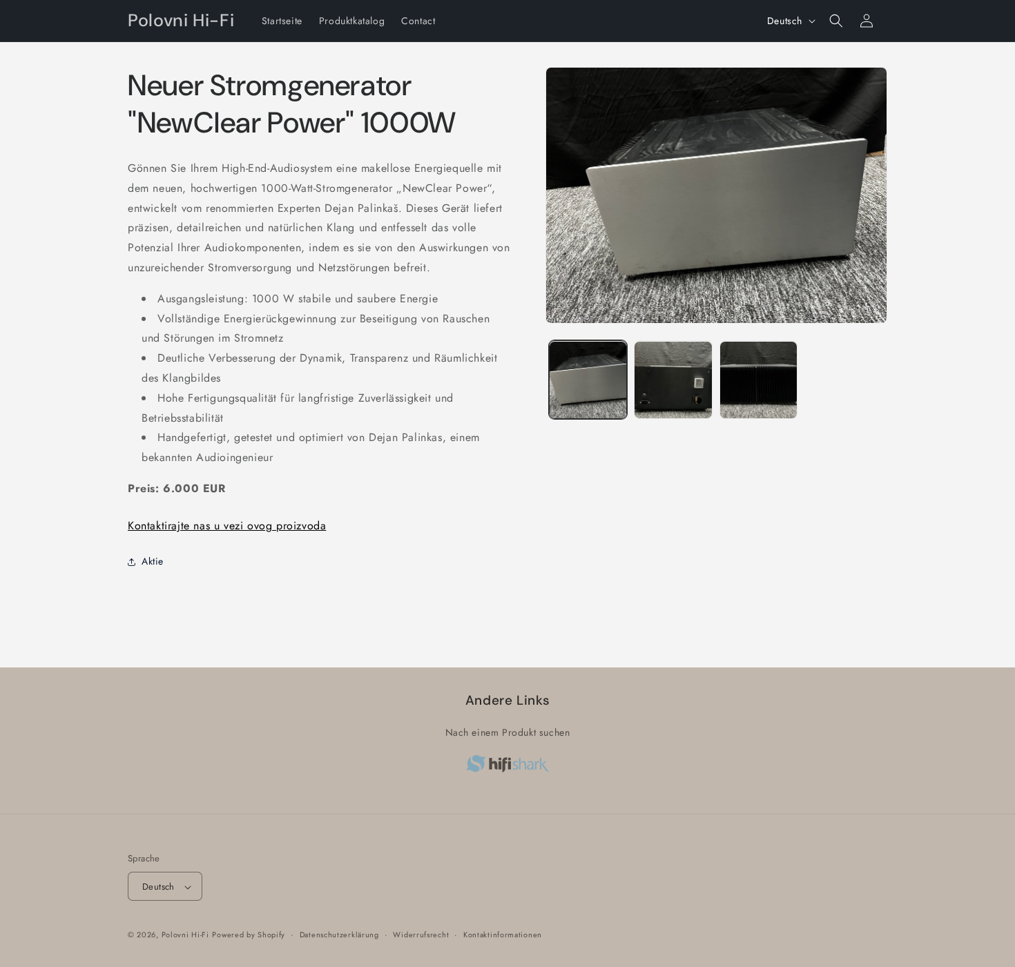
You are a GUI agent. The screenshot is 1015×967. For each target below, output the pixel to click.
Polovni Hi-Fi (185, 935)
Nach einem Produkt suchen (507, 732)
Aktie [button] (153, 561)
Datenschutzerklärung (339, 934)
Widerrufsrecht (421, 934)
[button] (836, 21)
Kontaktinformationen (502, 934)
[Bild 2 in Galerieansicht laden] (673, 380)
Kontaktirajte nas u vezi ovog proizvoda (227, 526)
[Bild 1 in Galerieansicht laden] (588, 380)
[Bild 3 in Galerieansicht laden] (758, 380)
